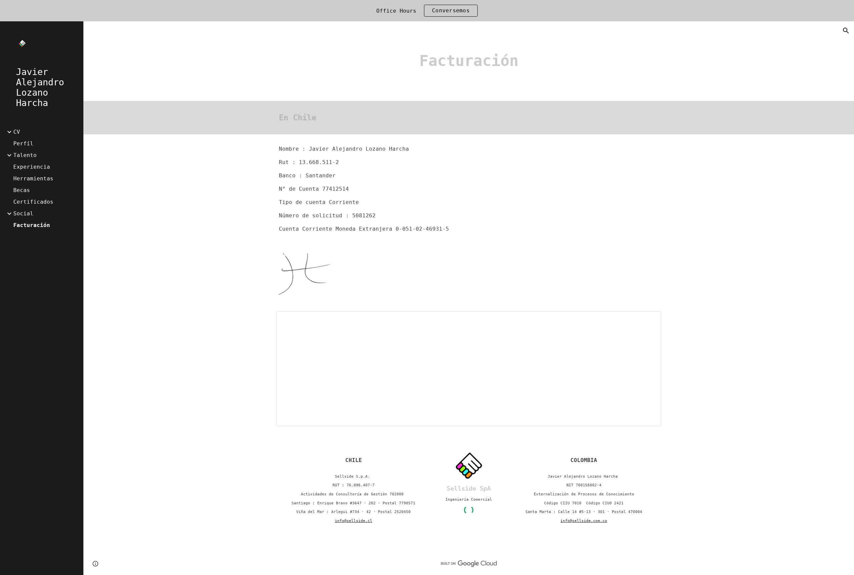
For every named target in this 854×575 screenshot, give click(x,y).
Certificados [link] (33, 202)
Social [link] (23, 213)
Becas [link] (21, 190)
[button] (846, 31)
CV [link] (16, 132)
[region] (427, 10)
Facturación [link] (31, 225)
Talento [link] (25, 155)
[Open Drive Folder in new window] (648, 320)
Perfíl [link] (23, 143)
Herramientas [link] (33, 178)
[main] (468, 61)
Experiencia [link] (31, 167)
